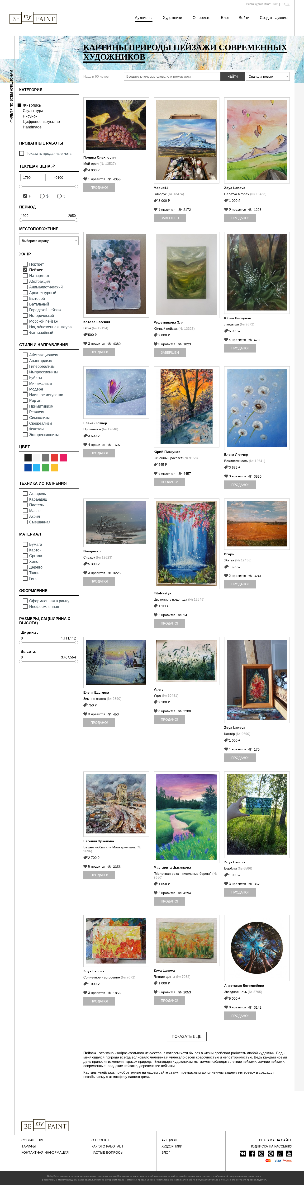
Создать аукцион (275, 18)
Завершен (170, 218)
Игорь (229, 554)
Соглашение (32, 1140)
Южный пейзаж (174, 328)
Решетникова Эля (168, 322)
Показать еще (187, 1037)
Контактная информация (45, 1152)
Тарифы (28, 1146)
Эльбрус (169, 194)
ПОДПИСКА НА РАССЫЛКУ (271, 1146)
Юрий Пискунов (237, 318)
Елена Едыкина (96, 692)
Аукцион (169, 1140)
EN (287, 4)
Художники (172, 18)
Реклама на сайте (275, 1140)
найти (233, 76)
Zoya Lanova (234, 188)
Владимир (92, 551)
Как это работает (107, 1146)
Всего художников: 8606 (262, 4)
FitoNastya (162, 593)
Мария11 (161, 188)
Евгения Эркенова (98, 841)
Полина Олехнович (99, 157)
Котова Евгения (96, 322)
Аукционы (143, 18)
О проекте (201, 18)
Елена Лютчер (95, 423)
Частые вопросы (107, 1152)
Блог (225, 18)
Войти (244, 18)
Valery (158, 689)
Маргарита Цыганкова (172, 867)
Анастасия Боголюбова (244, 986)
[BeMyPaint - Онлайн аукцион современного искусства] (45, 1125)
